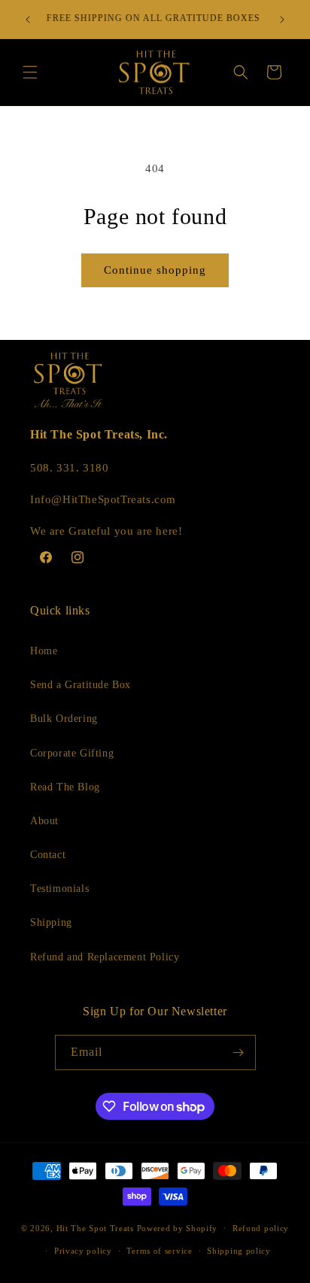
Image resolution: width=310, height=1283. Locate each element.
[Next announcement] (282, 19)
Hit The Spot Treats (95, 1227)
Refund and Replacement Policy (104, 957)
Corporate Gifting (72, 753)
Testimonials (59, 888)
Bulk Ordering (64, 718)
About (44, 821)
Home (43, 651)
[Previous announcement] (27, 19)
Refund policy (260, 1228)
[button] (30, 72)
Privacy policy (83, 1250)
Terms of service (159, 1250)
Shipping (51, 922)
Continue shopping (155, 270)
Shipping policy (239, 1250)
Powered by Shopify (177, 1227)
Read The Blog (65, 787)
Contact (47, 854)
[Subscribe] (238, 1052)
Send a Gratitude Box (80, 684)
